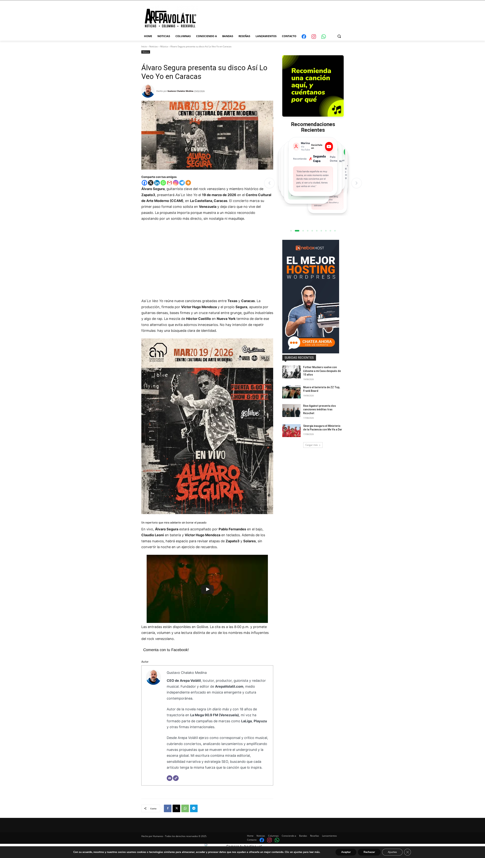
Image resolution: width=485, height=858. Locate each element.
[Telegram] (182, 182)
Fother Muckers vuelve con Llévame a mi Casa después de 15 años (322, 371)
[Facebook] (144, 182)
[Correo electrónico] (169, 778)
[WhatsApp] (185, 808)
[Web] (176, 778)
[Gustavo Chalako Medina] (148, 91)
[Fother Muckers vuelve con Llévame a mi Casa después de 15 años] (291, 371)
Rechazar (369, 852)
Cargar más (311, 445)
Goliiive (202, 627)
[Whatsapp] (163, 182)
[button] (339, 36)
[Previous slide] (269, 183)
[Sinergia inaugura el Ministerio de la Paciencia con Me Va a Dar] (291, 430)
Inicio (144, 46)
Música (164, 46)
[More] (188, 182)
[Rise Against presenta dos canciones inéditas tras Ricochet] (291, 410)
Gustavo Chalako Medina (180, 91)
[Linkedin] (157, 182)
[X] (150, 182)
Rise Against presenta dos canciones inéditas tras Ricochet (319, 409)
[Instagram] (175, 182)
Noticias (153, 46)
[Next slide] (356, 183)
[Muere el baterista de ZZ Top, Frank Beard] (291, 392)
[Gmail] (169, 182)
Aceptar (346, 852)
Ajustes (392, 852)
